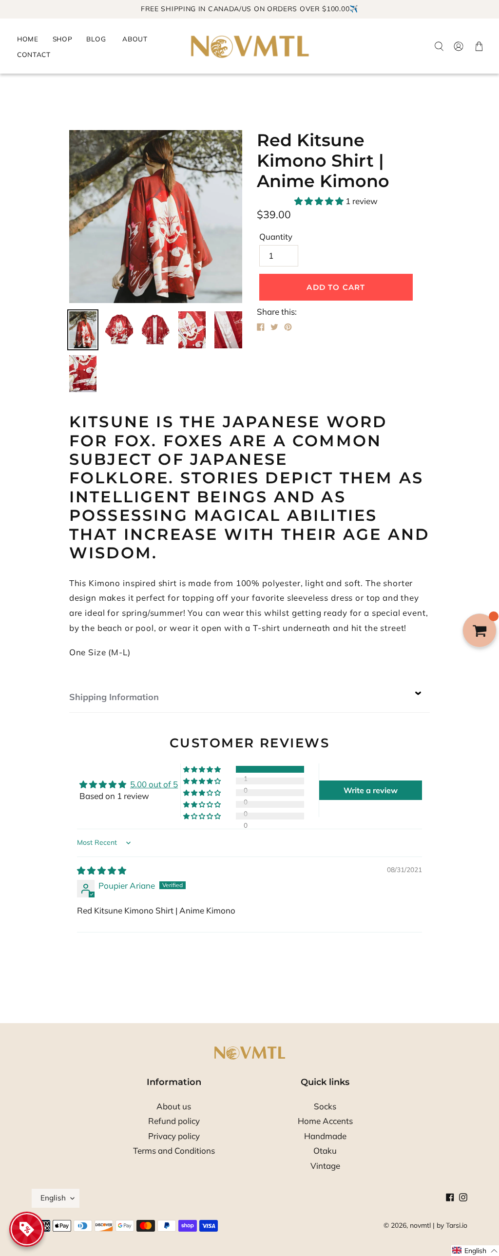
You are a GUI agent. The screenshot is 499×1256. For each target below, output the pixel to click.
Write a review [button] (371, 790)
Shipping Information (114, 697)
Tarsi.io (456, 1225)
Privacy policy (174, 1136)
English (53, 1197)
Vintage (325, 1166)
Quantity (275, 236)
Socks (325, 1106)
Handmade (325, 1136)
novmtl (420, 1225)
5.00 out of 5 (154, 784)
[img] (101, 870)
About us (173, 1106)
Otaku (325, 1150)
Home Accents (325, 1121)
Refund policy (174, 1121)
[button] (319, 201)
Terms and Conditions (174, 1150)
